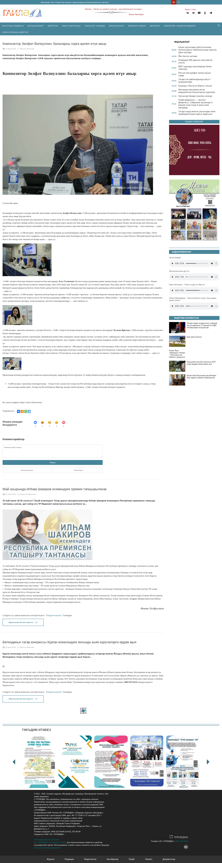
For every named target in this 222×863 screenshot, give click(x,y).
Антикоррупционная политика (46, 840)
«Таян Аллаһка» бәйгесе (15, 32)
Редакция (69, 859)
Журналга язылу (137, 25)
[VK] (188, 13)
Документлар (169, 859)
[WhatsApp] (25, 411)
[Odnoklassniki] (205, 13)
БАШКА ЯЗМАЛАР (194, 122)
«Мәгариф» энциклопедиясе (179, 25)
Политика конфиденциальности (47, 848)
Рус (179, 2)
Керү (194, 9)
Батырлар (155, 25)
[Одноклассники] (22, 411)
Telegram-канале (54, 615)
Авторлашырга (27, 470)
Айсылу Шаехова (27, 49)
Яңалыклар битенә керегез (21, 622)
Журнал (50, 859)
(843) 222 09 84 (181, 841)
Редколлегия (90, 859)
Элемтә (148, 859)
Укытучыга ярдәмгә (13, 25)
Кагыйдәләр (112, 859)
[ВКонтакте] (18, 411)
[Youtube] (199, 13)
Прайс (132, 859)
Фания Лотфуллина (28, 494)
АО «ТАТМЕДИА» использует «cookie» (50, 842)
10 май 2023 (10, 49)
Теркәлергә (78, 470)
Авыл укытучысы (71, 25)
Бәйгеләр (53, 25)
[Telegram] (211, 13)
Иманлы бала (116, 25)
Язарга (52, 462)
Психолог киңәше (95, 25)
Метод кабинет (35, 25)
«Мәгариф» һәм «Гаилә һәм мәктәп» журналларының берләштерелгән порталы (74, 2)
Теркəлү (188, 9)
